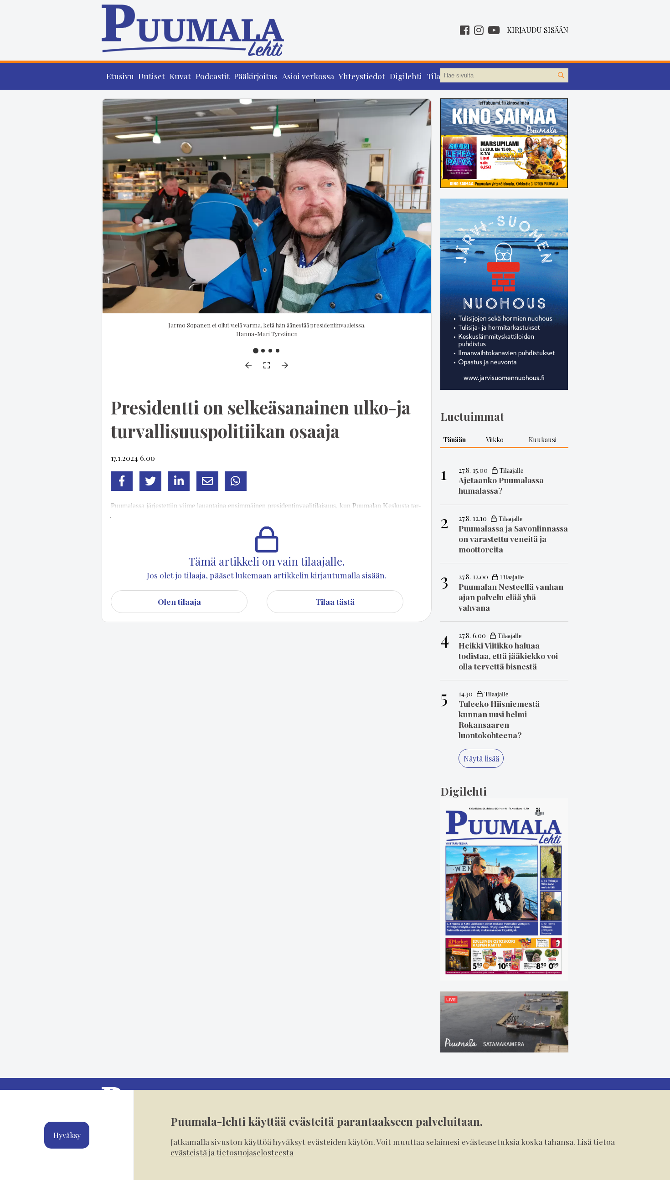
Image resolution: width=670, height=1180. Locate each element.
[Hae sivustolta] (561, 75)
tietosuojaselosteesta (255, 1152)
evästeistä (188, 1152)
